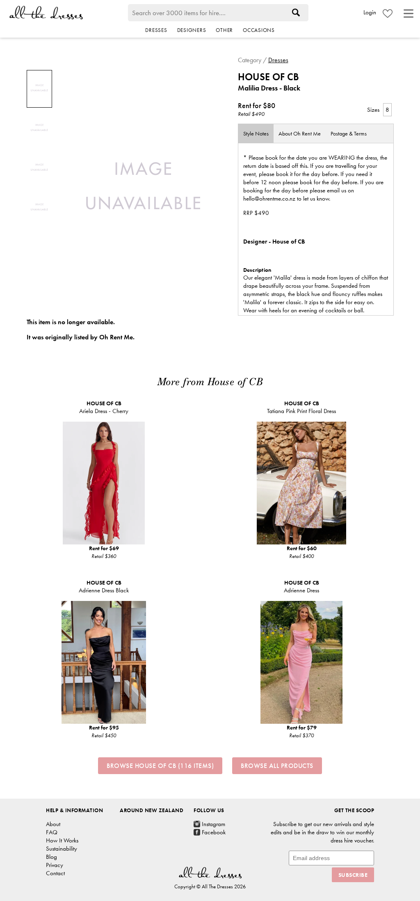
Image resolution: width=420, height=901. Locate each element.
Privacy (54, 865)
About (299, 133)
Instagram (213, 824)
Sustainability (61, 849)
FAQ (51, 832)
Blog (51, 857)
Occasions (259, 30)
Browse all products (277, 765)
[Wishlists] (387, 13)
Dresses (156, 30)
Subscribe (353, 874)
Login (369, 12)
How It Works (62, 840)
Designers (191, 30)
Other (224, 30)
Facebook (214, 832)
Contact (55, 873)
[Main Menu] (408, 13)
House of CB (268, 76)
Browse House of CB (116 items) (160, 765)
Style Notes (256, 133)
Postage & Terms (349, 133)
